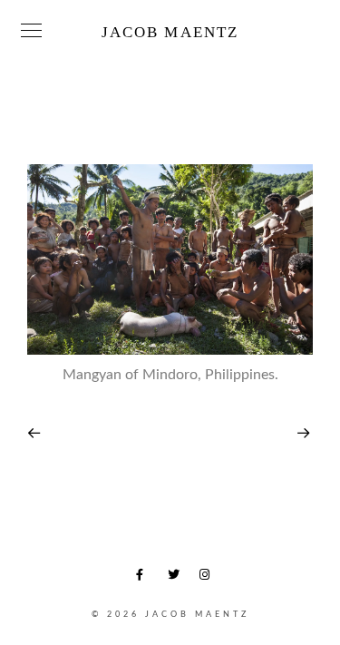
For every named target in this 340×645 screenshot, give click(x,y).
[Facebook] (145, 578)
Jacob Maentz (170, 32)
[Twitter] (177, 578)
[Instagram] (208, 578)
